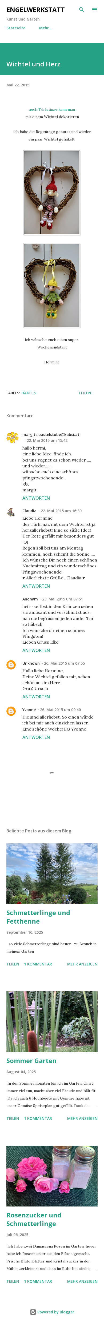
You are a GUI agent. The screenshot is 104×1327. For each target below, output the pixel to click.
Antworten (36, 498)
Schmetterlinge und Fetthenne (38, 916)
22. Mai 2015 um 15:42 (47, 440)
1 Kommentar (38, 964)
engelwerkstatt (35, 9)
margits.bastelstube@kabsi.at (50, 434)
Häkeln (28, 392)
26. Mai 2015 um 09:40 (60, 709)
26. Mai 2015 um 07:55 (64, 663)
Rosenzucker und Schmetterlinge (33, 1219)
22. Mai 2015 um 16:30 (61, 510)
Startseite (15, 27)
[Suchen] (81, 9)
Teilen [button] (84, 392)
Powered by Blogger (55, 1311)
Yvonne (29, 709)
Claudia (29, 510)
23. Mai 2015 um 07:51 (62, 599)
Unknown (31, 663)
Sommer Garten (31, 1060)
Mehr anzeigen (82, 964)
